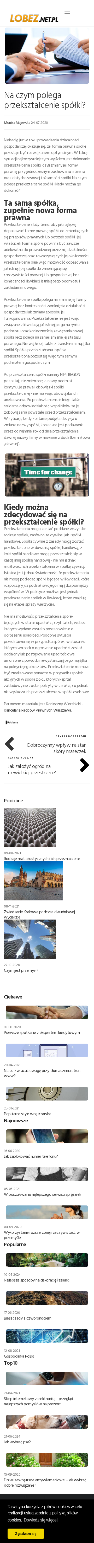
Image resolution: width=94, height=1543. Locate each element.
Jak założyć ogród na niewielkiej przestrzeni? (32, 769)
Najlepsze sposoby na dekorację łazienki (36, 1280)
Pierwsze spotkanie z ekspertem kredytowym (42, 1032)
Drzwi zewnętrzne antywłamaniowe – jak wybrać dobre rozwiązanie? (45, 1482)
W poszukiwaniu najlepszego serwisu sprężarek (42, 1194)
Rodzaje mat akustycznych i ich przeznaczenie (42, 858)
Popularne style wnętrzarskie (27, 1113)
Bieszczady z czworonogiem (27, 1318)
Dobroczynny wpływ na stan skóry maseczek (56, 748)
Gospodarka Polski (19, 1356)
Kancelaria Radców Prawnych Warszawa (37, 710)
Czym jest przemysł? (21, 970)
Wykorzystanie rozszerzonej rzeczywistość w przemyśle (42, 1235)
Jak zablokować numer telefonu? (31, 1156)
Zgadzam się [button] (25, 1533)
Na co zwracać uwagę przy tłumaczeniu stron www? (42, 1073)
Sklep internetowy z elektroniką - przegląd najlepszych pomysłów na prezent (38, 1401)
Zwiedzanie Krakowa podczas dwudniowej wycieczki (39, 914)
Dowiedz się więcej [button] (40, 1520)
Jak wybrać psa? (17, 1442)
